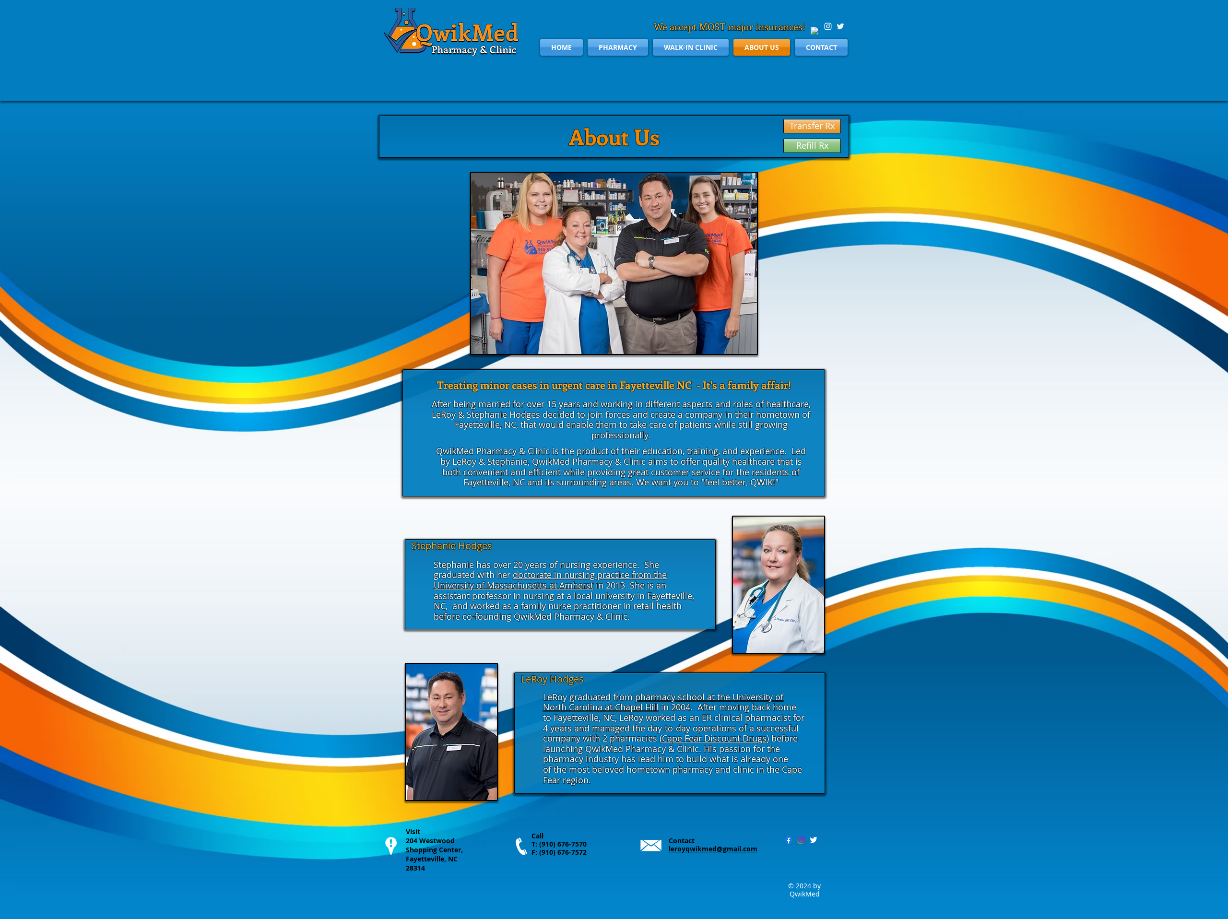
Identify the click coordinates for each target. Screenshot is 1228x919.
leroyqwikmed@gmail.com (713, 848)
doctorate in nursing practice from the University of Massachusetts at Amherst (550, 580)
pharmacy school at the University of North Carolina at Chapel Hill (663, 702)
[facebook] (815, 31)
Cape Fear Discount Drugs (714, 738)
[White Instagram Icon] (828, 26)
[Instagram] (801, 840)
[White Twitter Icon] (840, 26)
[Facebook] (788, 840)
